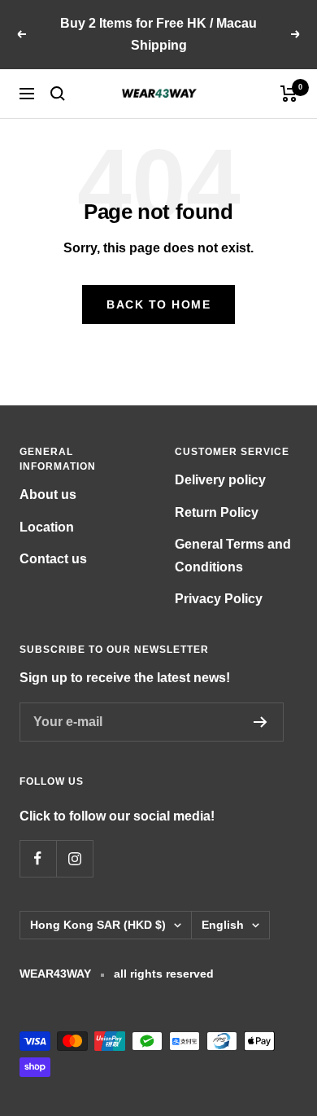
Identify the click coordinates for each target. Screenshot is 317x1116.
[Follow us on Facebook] (38, 858)
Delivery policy (220, 480)
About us (48, 494)
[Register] (260, 722)
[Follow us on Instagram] (74, 858)
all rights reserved (164, 973)
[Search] (57, 93)
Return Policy (216, 512)
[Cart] (288, 93)
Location (47, 527)
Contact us (53, 559)
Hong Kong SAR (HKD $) (98, 924)
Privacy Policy (219, 599)
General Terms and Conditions (233, 555)
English (223, 924)
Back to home (158, 304)
